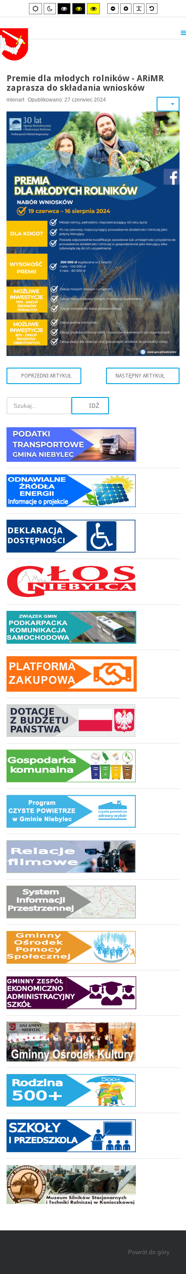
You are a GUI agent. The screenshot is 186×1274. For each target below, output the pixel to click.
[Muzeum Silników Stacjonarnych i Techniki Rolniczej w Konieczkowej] (93, 1181)
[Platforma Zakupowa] (93, 674)
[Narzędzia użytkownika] (168, 104)
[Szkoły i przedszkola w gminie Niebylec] (93, 1135)
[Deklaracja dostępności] (93, 536)
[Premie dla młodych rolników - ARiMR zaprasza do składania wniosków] (93, 232)
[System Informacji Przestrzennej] (93, 902)
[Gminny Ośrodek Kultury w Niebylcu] (93, 1041)
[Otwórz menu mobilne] (183, 32)
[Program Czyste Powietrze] (93, 811)
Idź (93, 405)
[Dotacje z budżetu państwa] (93, 720)
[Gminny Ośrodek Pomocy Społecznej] (93, 947)
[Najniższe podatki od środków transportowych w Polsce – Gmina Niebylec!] (93, 447)
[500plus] (93, 1090)
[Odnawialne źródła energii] (93, 490)
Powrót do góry (149, 1252)
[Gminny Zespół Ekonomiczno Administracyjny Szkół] (93, 992)
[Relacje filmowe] (93, 856)
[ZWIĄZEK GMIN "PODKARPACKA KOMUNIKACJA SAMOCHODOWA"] (93, 627)
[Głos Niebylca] (93, 581)
